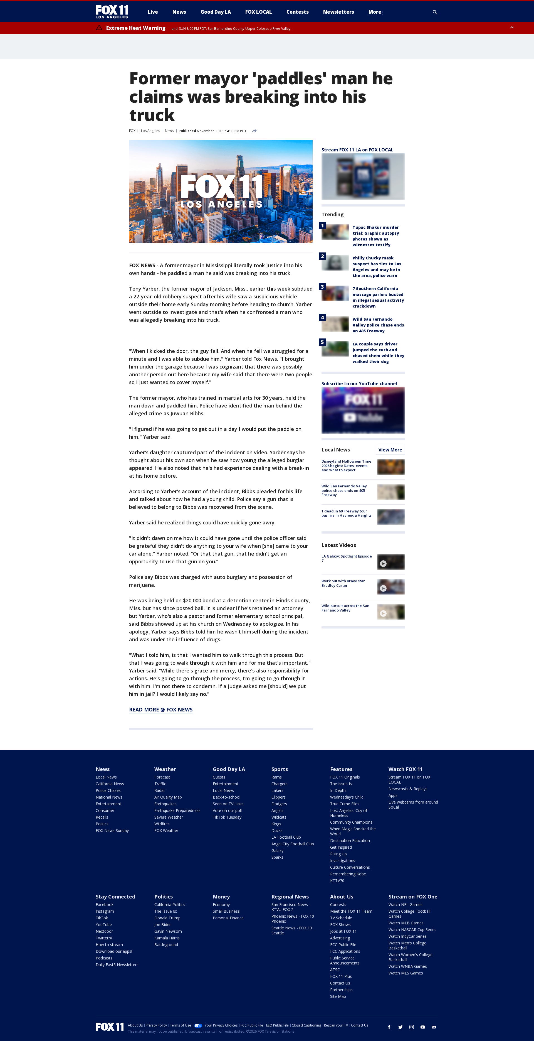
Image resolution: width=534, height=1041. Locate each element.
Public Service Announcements (345, 960)
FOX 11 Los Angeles (144, 130)
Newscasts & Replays (408, 788)
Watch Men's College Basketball (407, 945)
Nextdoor (104, 931)
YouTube (104, 924)
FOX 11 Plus (341, 976)
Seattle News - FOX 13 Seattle (291, 930)
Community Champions (351, 822)
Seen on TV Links (228, 803)
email (433, 1027)
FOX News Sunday (112, 830)
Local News (336, 449)
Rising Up (338, 853)
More (375, 12)
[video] (391, 562)
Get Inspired (341, 847)
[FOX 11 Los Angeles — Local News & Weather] (114, 12)
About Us (341, 896)
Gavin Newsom (168, 931)
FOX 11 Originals (345, 777)
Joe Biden (163, 924)
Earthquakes (165, 803)
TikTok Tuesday (227, 817)
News (169, 130)
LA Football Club (286, 837)
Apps (393, 795)
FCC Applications (345, 951)
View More (390, 450)
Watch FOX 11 (406, 769)
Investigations (342, 860)
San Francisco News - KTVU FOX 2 (290, 907)
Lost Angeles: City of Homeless (348, 813)
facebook (389, 1027)
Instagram (105, 911)
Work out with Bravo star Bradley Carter (343, 583)
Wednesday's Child (347, 797)
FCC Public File (343, 944)
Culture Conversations (350, 867)
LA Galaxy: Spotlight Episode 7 (347, 558)
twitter (400, 1027)
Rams (276, 777)
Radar (159, 790)
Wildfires (162, 823)
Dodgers (279, 803)
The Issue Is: (341, 783)
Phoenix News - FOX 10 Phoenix (292, 919)
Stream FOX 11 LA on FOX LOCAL (358, 150)
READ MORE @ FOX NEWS (160, 709)
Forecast (162, 777)
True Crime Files (344, 803)
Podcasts (104, 958)
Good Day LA (229, 769)
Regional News (290, 896)
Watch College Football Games (409, 914)
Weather (165, 769)
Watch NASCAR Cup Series (412, 929)
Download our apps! (114, 951)
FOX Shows (340, 924)
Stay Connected (115, 896)
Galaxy (277, 850)
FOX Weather (166, 830)
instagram (411, 1027)
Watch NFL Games (405, 904)
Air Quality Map (168, 797)
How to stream (109, 944)
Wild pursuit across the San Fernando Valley (345, 608)
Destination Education (350, 840)
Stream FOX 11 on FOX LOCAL (409, 779)
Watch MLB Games (406, 922)
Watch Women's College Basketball (410, 957)
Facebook (104, 904)
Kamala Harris (167, 938)
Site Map (338, 996)
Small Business (226, 911)
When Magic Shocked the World (353, 831)
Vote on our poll (227, 810)
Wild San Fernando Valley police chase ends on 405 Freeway (378, 324)
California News (110, 783)
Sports (279, 769)
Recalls (102, 817)
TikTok (102, 917)
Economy (221, 904)
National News (109, 797)
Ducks (277, 830)
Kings (276, 823)
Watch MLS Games (406, 973)
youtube (422, 1027)
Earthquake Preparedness (177, 810)
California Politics (169, 904)
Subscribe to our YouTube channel (359, 383)
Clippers (278, 797)
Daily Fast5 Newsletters (117, 964)
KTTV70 (337, 880)
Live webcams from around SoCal (413, 804)
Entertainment (108, 803)
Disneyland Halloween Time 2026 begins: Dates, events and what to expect (346, 465)
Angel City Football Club (292, 843)
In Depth (338, 790)
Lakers (277, 790)
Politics (102, 823)
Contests (338, 904)
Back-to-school (226, 797)
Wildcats (278, 817)
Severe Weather (168, 817)
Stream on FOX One (413, 896)
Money (221, 896)
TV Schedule (341, 917)
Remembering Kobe (348, 873)
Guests (219, 777)
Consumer (105, 810)
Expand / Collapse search (435, 12)
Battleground (166, 944)
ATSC (335, 969)
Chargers (279, 783)
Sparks (277, 857)
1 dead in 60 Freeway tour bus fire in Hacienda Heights (347, 513)
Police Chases (108, 790)
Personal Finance (228, 917)
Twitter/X (104, 938)
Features (341, 769)
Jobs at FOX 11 (343, 931)
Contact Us (340, 983)
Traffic (160, 783)
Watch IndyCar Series (408, 936)
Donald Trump (167, 917)
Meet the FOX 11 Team (351, 911)
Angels (277, 810)
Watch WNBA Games (408, 966)
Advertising (340, 938)
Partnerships (341, 989)
